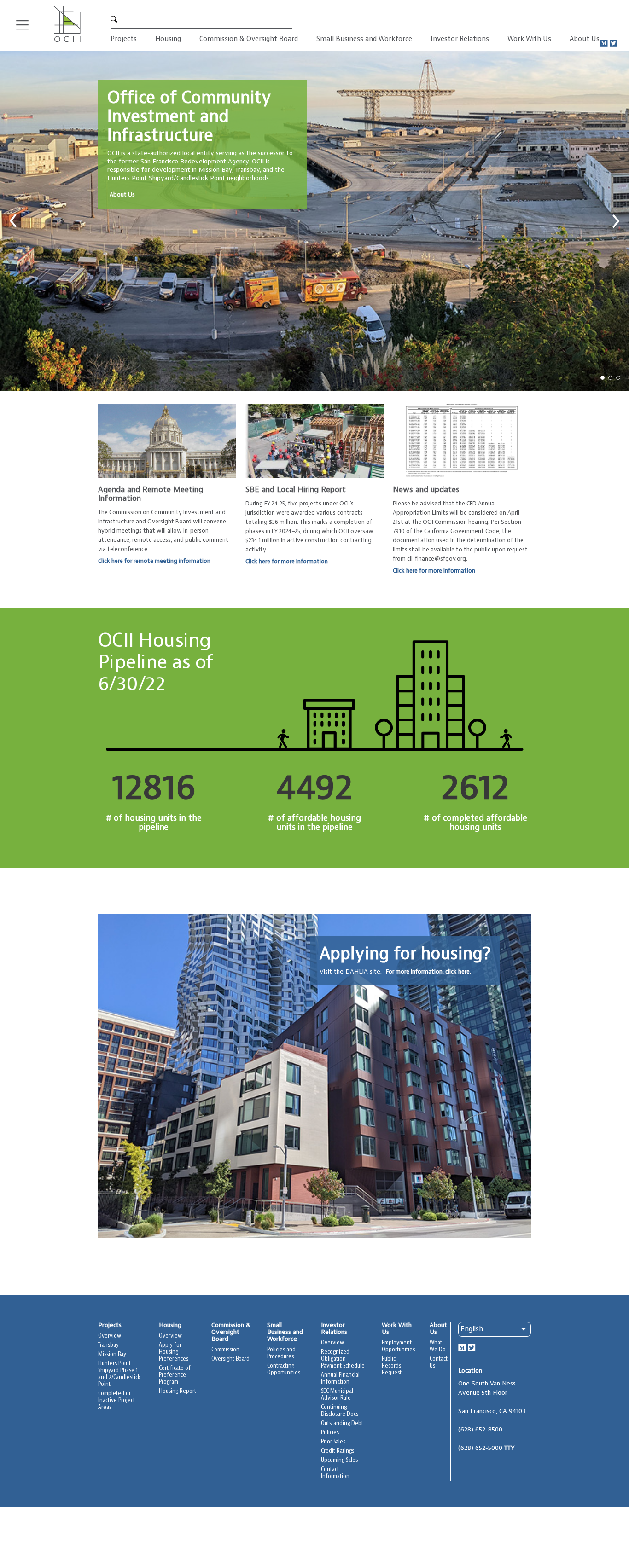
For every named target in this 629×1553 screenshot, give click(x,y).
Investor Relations (460, 39)
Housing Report (177, 1391)
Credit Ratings (337, 1451)
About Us (585, 39)
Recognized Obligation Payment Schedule (343, 1359)
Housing (168, 39)
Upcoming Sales (339, 1460)
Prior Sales (333, 1442)
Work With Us (529, 39)
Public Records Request (392, 1366)
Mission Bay (112, 1354)
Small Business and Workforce (364, 39)
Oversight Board (230, 1359)
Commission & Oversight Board (248, 39)
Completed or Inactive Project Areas (116, 1400)
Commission (225, 1350)
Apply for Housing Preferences (173, 1352)
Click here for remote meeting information (154, 561)
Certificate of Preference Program (175, 1375)
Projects (124, 39)
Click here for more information (286, 561)
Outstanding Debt (342, 1423)
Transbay (108, 1345)
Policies (330, 1433)
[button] (13, 221)
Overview (109, 1336)
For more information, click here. (428, 971)
